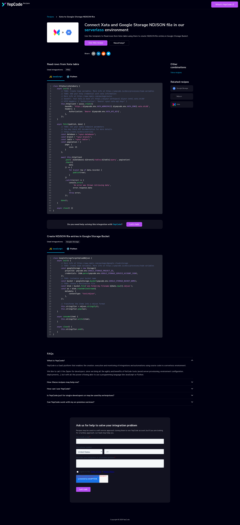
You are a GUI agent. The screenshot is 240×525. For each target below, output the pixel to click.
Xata (178, 104)
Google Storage (182, 88)
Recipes (50, 16)
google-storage (72, 242)
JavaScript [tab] (57, 76)
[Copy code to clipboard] (159, 86)
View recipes (176, 72)
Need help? (119, 43)
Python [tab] (73, 76)
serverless (94, 30)
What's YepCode (223, 4)
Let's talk (134, 224)
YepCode (117, 224)
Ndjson (179, 96)
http (68, 70)
